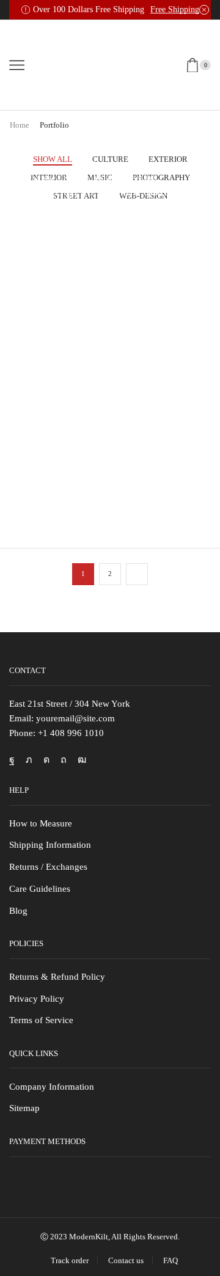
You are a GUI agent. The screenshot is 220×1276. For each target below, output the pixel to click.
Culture (110, 159)
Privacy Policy (36, 999)
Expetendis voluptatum (90, 484)
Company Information (51, 1087)
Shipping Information (50, 845)
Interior (74, 178)
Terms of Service (41, 1020)
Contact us (126, 1260)
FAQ (170, 1260)
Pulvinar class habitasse (92, 227)
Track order (70, 1260)
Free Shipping (174, 9)
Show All (52, 159)
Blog (18, 911)
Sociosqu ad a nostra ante (97, 191)
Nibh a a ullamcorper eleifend (108, 300)
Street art (138, 178)
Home (19, 124)
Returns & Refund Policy (57, 977)
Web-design (78, 251)
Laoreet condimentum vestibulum (87, 366)
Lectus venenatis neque (91, 337)
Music (104, 178)
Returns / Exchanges (48, 867)
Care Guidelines (39, 889)
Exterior (168, 159)
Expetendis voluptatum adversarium (90, 439)
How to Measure (40, 823)
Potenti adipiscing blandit (97, 264)
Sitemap (24, 1108)
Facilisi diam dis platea (90, 410)
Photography (114, 288)
